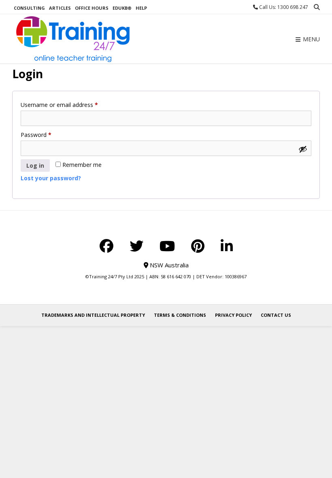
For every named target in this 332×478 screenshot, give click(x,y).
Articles (60, 8)
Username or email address (71, 104)
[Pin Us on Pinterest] (197, 246)
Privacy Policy (233, 315)
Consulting (29, 8)
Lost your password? (51, 178)
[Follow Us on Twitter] (136, 246)
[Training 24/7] (73, 39)
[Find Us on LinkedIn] (227, 246)
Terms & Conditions (180, 315)
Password (47, 134)
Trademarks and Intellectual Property (93, 315)
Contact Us (276, 315)
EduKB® (122, 8)
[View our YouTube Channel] (167, 246)
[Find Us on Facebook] (106, 246)
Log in (35, 165)
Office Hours (92, 8)
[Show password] (302, 149)
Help (141, 8)
